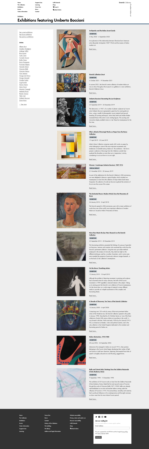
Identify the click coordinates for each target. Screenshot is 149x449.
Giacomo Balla (23, 69)
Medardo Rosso (24, 91)
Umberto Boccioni (24, 98)
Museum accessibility (75, 420)
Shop (54, 5)
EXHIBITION (93, 34)
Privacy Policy (124, 431)
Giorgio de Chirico (24, 76)
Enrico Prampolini (24, 62)
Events (19, 9)
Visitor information (22, 11)
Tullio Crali (22, 96)
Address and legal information (53, 431)
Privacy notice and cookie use (78, 418)
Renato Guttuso (23, 94)
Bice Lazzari (22, 53)
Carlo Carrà (22, 55)
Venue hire (38, 7)
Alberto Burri (23, 47)
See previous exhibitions (26, 37)
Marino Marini (23, 85)
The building (48, 426)
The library (47, 428)
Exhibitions (20, 7)
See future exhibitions (25, 34)
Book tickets (75, 428)
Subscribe (98, 437)
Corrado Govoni (24, 58)
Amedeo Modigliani (25, 49)
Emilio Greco (23, 60)
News (36, 9)
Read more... (93, 49)
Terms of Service (101, 433)
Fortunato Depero (24, 64)
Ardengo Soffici (23, 51)
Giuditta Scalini (23, 80)
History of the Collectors (51, 423)
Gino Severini (23, 73)
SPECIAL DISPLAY (94, 168)
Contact (37, 11)
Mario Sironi (23, 87)
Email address (99, 426)
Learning (37, 5)
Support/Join (38, 2)
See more (24, 104)
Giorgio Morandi (24, 78)
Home (19, 2)
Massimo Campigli (24, 89)
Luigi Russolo (23, 82)
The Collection (21, 5)
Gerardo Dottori (24, 67)
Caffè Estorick (56, 2)
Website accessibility (75, 415)
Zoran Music (23, 100)
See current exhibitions (25, 32)
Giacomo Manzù (24, 71)
